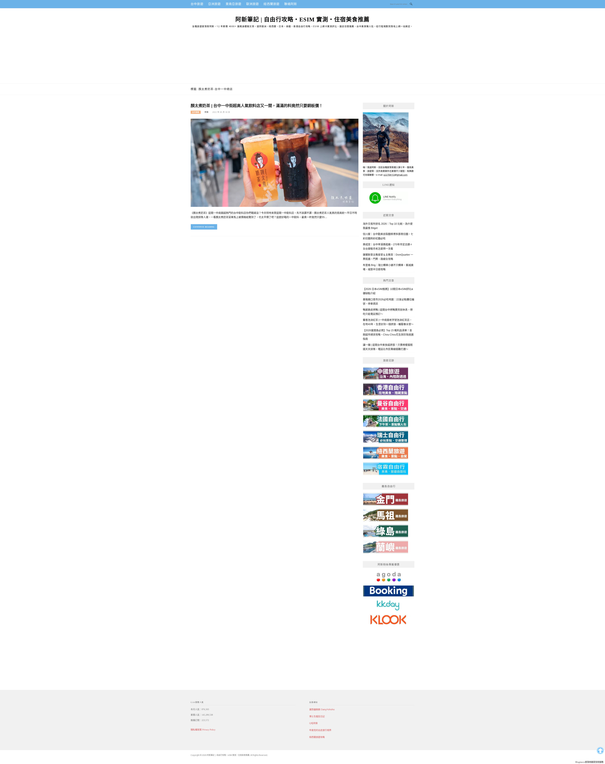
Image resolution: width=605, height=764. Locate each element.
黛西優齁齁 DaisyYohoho (322, 709)
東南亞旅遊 (234, 4)
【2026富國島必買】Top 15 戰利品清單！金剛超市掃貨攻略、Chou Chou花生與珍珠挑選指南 (388, 334)
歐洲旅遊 (252, 4)
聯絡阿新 (290, 4)
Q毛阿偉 (313, 723)
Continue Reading (204, 227)
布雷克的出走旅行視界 (320, 730)
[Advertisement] (302, 60)
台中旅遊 (197, 4)
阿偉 (206, 112)
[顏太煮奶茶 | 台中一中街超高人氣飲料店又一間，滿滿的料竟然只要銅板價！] (274, 162)
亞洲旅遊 (214, 4)
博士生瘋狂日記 (317, 716)
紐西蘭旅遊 (271, 4)
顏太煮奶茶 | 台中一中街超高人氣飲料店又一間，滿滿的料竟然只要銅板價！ (257, 105)
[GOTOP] (600, 751)
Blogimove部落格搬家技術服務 (589, 762)
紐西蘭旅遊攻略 (317, 736)
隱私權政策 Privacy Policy (203, 730)
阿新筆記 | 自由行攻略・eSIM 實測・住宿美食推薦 (302, 19)
